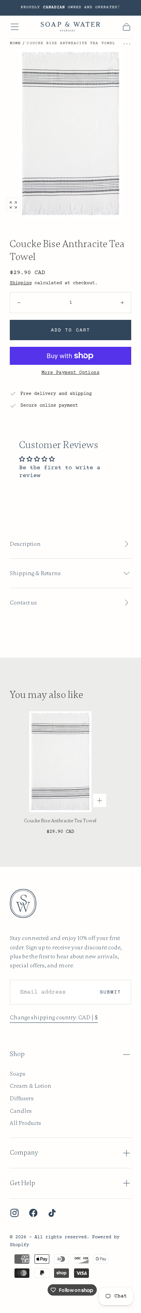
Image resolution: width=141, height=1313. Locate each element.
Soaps (17, 1073)
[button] (15, 27)
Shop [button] (17, 1054)
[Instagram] (14, 1213)
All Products (25, 1122)
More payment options (70, 372)
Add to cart (70, 330)
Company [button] (24, 1153)
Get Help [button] (22, 1183)
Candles (21, 1110)
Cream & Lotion (30, 1085)
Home (15, 43)
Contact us (23, 602)
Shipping (21, 283)
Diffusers (22, 1098)
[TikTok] (52, 1213)
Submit (110, 992)
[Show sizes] (99, 800)
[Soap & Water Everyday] (27, 903)
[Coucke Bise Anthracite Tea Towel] (60, 761)
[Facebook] (33, 1213)
